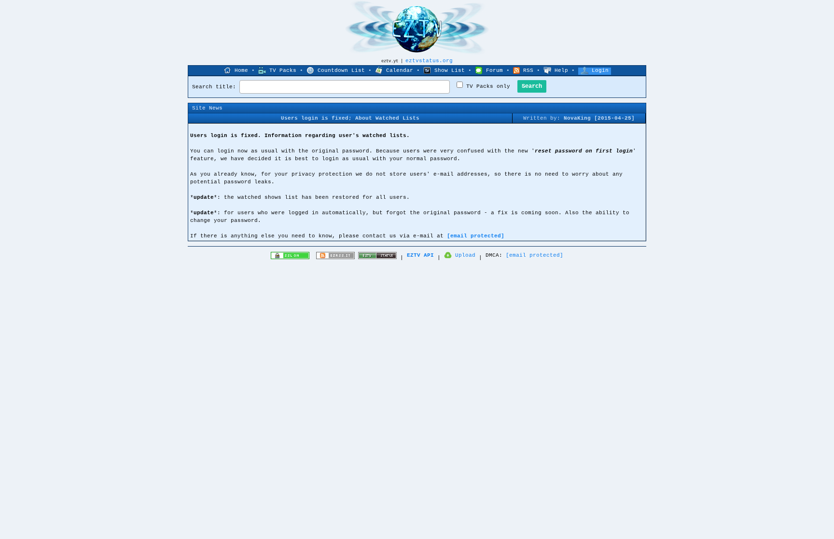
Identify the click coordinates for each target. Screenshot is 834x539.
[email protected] (475, 236)
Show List (449, 70)
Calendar (399, 70)
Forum (494, 70)
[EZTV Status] (377, 258)
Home (241, 70)
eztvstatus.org (429, 61)
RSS (528, 70)
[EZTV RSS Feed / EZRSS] (335, 258)
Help (561, 70)
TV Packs (282, 70)
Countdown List (341, 70)
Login (600, 70)
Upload (465, 255)
